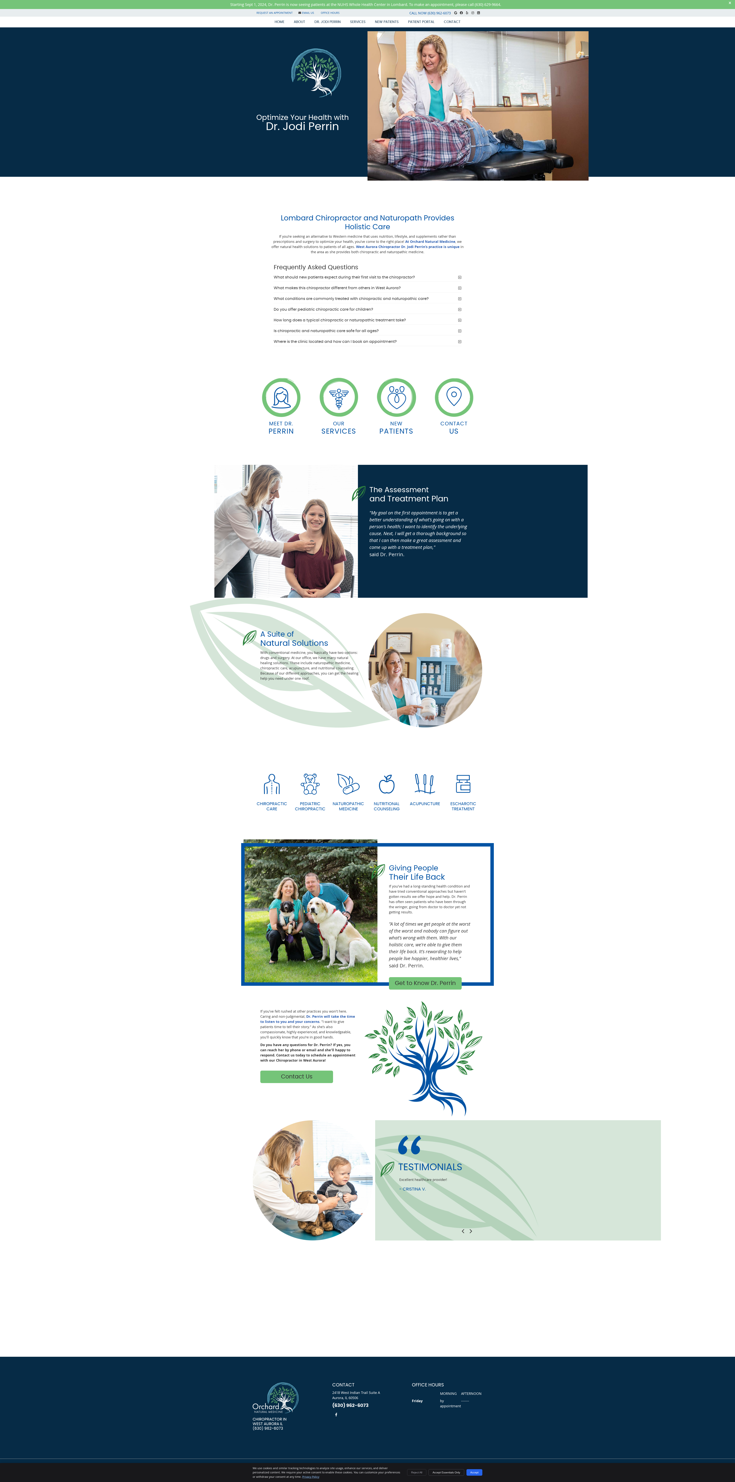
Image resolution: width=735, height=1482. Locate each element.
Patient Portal (421, 22)
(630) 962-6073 (439, 13)
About (299, 22)
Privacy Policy (310, 1477)
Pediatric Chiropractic (310, 806)
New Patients (387, 22)
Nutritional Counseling (387, 806)
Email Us (308, 13)
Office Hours (330, 13)
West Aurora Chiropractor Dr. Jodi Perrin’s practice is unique (408, 246)
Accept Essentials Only (446, 1472)
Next (470, 1231)
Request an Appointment (274, 13)
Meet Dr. (281, 428)
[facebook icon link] (336, 1414)
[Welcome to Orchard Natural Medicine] (304, 96)
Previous (463, 1231)
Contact (452, 22)
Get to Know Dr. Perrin (425, 983)
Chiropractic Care (272, 806)
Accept (474, 1472)
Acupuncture (425, 804)
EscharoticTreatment (463, 806)
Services (358, 22)
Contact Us (297, 1077)
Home (279, 22)
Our (338, 428)
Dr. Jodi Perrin (327, 22)
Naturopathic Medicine (348, 806)
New (396, 428)
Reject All (416, 1472)
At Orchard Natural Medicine (430, 241)
